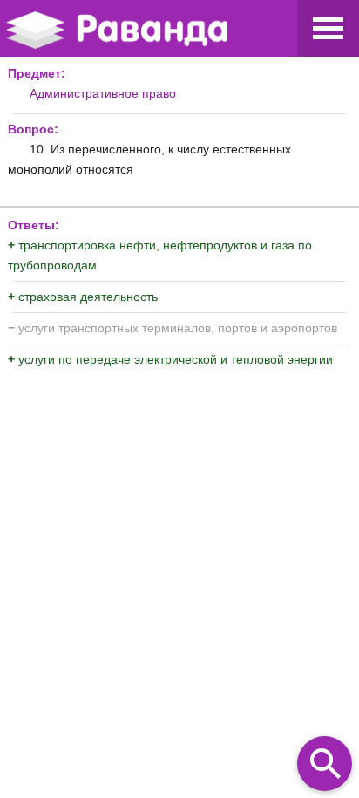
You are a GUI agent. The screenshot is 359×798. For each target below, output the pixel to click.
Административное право (103, 93)
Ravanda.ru (145, 31)
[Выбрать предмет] (328, 28)
